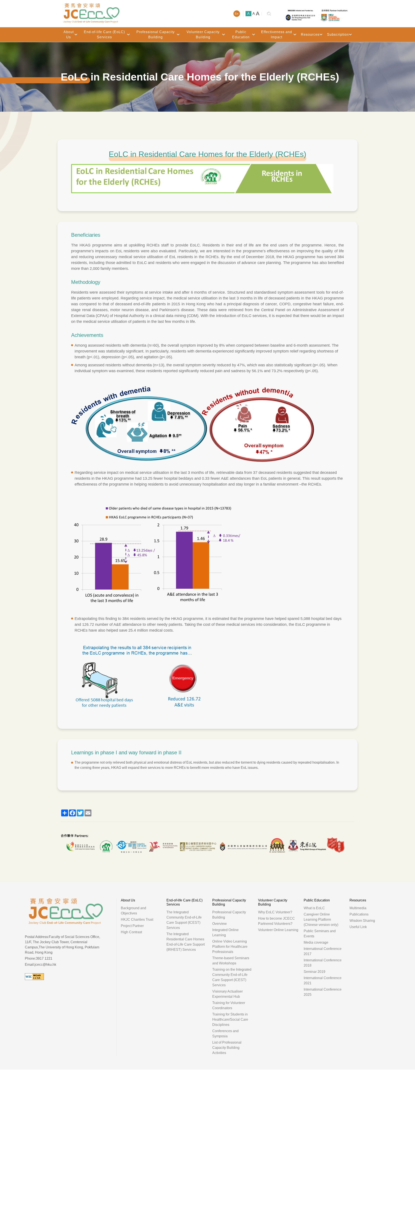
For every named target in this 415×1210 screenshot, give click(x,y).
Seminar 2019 (314, 971)
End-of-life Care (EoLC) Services (104, 34)
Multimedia (358, 908)
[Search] (269, 14)
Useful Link (358, 927)
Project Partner (132, 926)
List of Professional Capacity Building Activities (226, 1048)
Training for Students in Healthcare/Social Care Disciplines (230, 1019)
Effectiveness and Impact (276, 34)
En (236, 13)
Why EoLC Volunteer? (275, 912)
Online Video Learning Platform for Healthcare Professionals (229, 947)
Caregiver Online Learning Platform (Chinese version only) (321, 919)
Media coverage (316, 942)
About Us (69, 34)
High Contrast (131, 932)
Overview (219, 923)
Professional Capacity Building (155, 34)
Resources (310, 34)
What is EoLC (314, 908)
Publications (359, 914)
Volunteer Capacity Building (203, 34)
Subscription (338, 34)
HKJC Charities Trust (137, 919)
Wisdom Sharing (362, 920)
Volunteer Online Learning (278, 930)
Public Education (241, 34)
